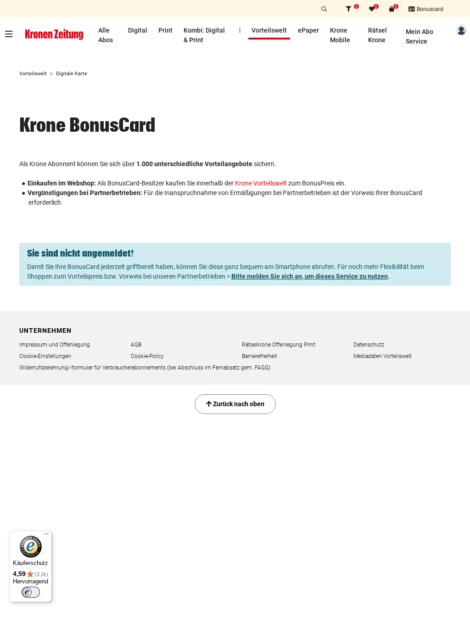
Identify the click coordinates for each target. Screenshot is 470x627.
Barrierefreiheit (259, 356)
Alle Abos (105, 35)
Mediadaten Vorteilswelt (382, 356)
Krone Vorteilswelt (261, 183)
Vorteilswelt (269, 30)
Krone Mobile (340, 35)
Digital (137, 30)
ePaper (308, 30)
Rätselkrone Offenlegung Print (278, 344)
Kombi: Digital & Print (204, 35)
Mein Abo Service (419, 36)
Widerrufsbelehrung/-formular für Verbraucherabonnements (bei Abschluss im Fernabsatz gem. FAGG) (144, 367)
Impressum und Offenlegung (54, 344)
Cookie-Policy (147, 356)
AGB (136, 344)
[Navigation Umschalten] (11, 34)
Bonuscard (429, 9)
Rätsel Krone (377, 35)
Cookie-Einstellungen (45, 356)
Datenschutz (368, 344)
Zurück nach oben (238, 404)
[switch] (31, 592)
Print (165, 30)
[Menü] (46, 536)
